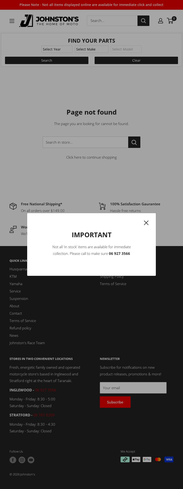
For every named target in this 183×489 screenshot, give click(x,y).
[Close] (146, 222)
